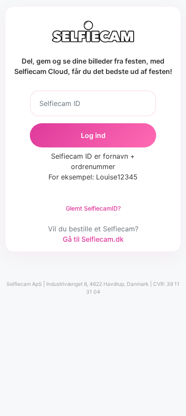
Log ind (93, 135)
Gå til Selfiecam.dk (93, 239)
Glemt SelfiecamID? (93, 208)
